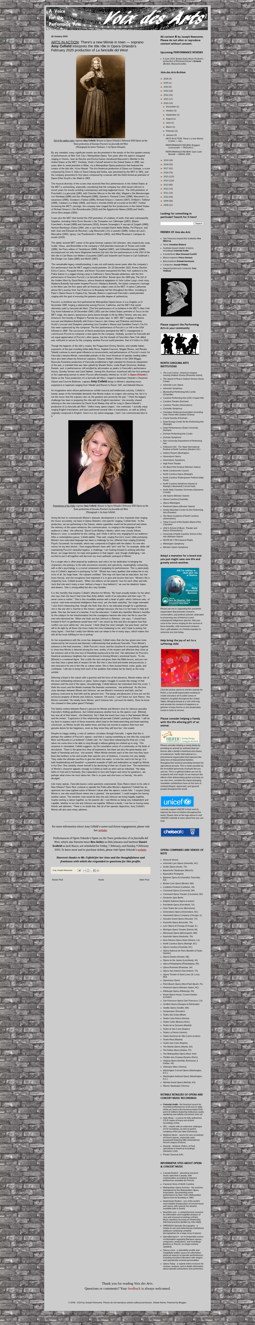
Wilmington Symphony (173, 544)
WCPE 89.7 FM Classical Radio (178, 540)
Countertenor (180, 254)
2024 (166, 87)
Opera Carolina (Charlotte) (175, 499)
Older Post (144, 880)
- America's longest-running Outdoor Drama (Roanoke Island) (182, 374)
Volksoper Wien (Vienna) (174, 1067)
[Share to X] (91, 870)
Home (101, 880)
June (168, 123)
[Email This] (84, 870)
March (169, 127)
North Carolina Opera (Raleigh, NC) (180, 943)
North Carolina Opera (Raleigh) (178, 474)
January (170, 135)
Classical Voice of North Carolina (178, 1184)
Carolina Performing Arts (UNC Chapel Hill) (183, 398)
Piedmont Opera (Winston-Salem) (179, 506)
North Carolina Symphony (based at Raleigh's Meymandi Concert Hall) (180, 484)
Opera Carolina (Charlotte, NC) (177, 947)
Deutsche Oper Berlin (173, 897)
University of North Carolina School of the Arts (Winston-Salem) (182, 535)
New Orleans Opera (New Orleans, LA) (181, 940)
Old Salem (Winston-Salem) (176, 496)
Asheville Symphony (172, 388)
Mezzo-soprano (178, 257)
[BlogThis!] (88, 870)
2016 (166, 172)
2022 (166, 95)
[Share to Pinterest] (98, 870)
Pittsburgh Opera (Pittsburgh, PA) (178, 991)
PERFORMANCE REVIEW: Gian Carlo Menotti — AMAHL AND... (184, 153)
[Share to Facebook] (94, 870)
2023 (166, 91)
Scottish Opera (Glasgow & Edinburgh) (181, 1004)
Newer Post (57, 880)
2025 (166, 83)
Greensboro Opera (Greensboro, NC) (180, 912)
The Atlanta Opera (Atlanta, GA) (178, 1046)
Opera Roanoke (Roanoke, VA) (177, 967)
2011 (166, 193)
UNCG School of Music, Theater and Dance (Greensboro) (180, 529)
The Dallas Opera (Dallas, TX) (177, 1050)
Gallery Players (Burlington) (176, 453)
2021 (166, 99)
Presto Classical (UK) (173, 1154)
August (169, 119)
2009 (166, 201)
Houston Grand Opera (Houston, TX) (180, 919)
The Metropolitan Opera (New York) (179, 1054)
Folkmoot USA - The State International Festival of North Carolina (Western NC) (181, 448)
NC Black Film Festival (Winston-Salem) (182, 467)
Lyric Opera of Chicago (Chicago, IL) (180, 926)
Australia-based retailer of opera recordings (178, 249)
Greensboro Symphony (174, 460)
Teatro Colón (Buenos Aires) (176, 1022)
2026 (166, 79)
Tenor (174, 244)
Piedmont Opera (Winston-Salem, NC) (181, 987)
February (170, 131)
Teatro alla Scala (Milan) (174, 1015)
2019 (166, 160)
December (171, 106)
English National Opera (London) (178, 901)
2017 (166, 168)
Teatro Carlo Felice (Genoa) (176, 1018)
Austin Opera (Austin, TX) (175, 867)
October (170, 110)
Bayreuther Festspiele (173, 874)
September (171, 115)
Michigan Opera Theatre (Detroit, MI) (180, 929)
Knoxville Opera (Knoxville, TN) (178, 922)
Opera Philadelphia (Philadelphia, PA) (181, 964)
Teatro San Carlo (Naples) (175, 1043)
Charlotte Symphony (172, 408)
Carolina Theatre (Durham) (176, 401)
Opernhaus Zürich (171, 980)
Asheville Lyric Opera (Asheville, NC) (180, 863)
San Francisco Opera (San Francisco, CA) (182, 1001)
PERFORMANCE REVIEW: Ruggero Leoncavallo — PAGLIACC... (183, 146)
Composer (175, 265)
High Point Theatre (172, 463)
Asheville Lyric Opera (173, 385)
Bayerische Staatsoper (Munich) (178, 870)
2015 (166, 176)
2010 (166, 197)
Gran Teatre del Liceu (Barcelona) (179, 908)
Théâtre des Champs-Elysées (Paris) (180, 1057)
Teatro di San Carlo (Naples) (176, 1029)
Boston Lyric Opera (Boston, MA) (178, 883)
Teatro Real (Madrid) (172, 1039)
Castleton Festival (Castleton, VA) (178, 887)
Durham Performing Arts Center (178, 434)
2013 (166, 185)
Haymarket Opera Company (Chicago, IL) (182, 915)
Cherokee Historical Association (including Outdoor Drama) (183, 413)
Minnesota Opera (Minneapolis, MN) (180, 933)
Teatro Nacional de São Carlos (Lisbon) (181, 1036)
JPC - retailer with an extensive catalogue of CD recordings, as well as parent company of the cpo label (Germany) (182, 1129)
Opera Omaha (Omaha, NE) (176, 957)
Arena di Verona (170, 860)
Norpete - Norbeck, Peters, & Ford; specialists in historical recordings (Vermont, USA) (179, 1148)
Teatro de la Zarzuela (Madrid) (177, 1025)
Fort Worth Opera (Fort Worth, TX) (178, 905)
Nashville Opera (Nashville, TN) (178, 936)
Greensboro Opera (172, 456)
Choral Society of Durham (175, 418)
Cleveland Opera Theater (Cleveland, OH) (183, 894)
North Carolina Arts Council (176, 470)
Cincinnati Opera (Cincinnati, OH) (179, 890)
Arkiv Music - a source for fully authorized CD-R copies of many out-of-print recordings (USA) (182, 1120)
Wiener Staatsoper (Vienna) (176, 1086)
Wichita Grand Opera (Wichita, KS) (179, 1082)
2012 (166, 189)
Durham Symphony (172, 437)
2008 (166, 205)
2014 (166, 180)
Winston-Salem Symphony (175, 547)
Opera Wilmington (171, 503)
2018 (166, 164)
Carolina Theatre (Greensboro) (177, 405)
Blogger (182, 1302)
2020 (166, 103)
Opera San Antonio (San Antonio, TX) (180, 971)
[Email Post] (79, 870)
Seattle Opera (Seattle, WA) (176, 1008)
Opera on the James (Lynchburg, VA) (180, 960)
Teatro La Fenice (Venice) (175, 1032)
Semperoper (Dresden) (174, 1011)
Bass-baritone (178, 261)
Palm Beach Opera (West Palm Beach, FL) (183, 984)
